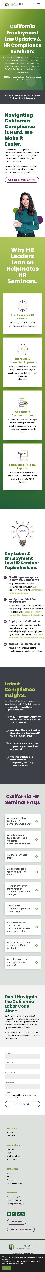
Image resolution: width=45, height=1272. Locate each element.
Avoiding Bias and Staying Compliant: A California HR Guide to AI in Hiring (25, 733)
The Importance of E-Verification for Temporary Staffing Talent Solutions (22, 761)
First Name (9, 1053)
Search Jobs (16, 1221)
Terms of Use (28, 1254)
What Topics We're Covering (22, 180)
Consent (8, 1092)
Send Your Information (22, 1104)
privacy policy (28, 1095)
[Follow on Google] (23, 1214)
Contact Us (11, 1136)
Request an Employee (21, 1229)
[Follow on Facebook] (14, 1214)
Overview (10, 1149)
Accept (7, 1268)
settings (20, 1263)
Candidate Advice (13, 1156)
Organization (10, 1073)
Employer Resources (14, 1183)
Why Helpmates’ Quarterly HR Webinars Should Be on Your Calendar (25, 719)
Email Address (10, 1082)
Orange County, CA (14, 1197)
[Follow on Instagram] (19, 1214)
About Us (10, 1132)
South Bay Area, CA (14, 1200)
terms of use (13, 1097)
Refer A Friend (12, 1159)
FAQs (9, 1153)
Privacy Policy (17, 1254)
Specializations (12, 1180)
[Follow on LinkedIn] (9, 1214)
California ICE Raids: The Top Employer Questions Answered (24, 746)
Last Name (9, 1063)
